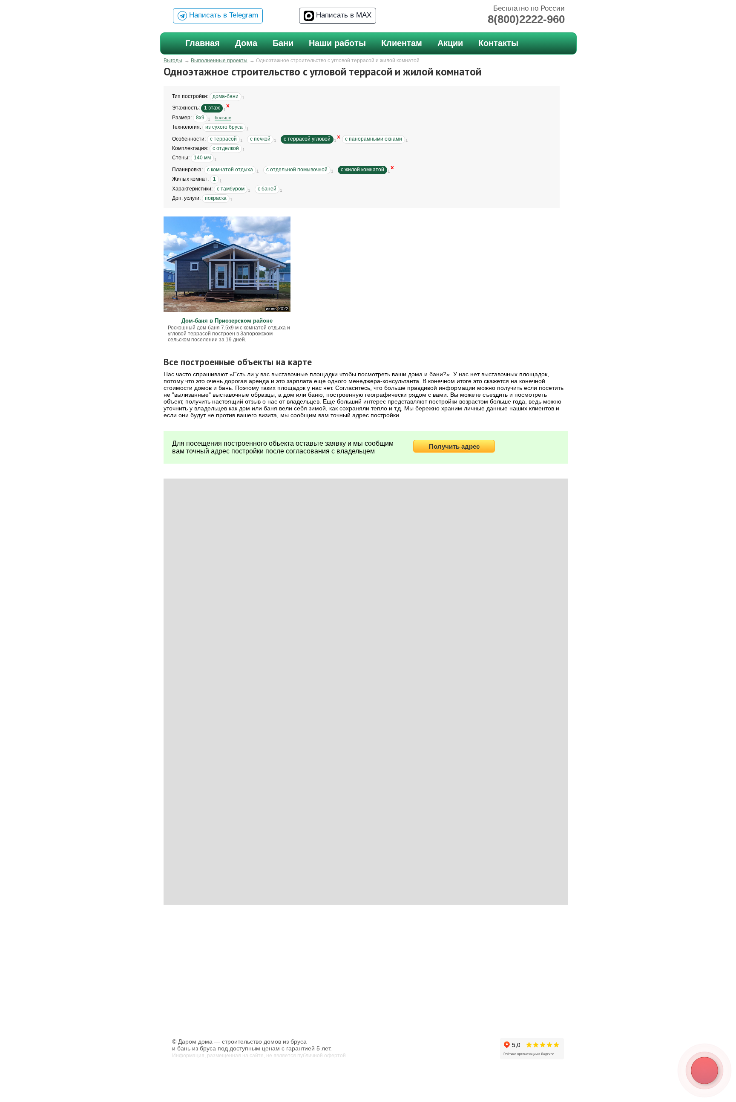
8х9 (200, 118)
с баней (267, 189)
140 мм (202, 158)
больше (223, 117)
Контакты (498, 43)
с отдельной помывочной (297, 170)
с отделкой (226, 148)
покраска (216, 198)
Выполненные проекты (219, 60)
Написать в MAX (342, 15)
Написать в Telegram (222, 15)
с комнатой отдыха (230, 170)
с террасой (223, 139)
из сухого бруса (224, 127)
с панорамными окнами (373, 139)
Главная (202, 43)
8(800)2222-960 (526, 19)
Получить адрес (454, 446)
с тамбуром (230, 189)
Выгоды (173, 60)
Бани (283, 43)
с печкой (260, 139)
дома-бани (226, 96)
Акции (450, 43)
